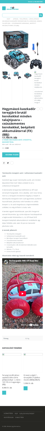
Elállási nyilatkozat (27, 413)
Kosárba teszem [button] (4, 393)
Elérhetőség (8, 413)
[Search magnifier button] (41, 15)
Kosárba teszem (11, 155)
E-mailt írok (19, 417)
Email (12, 163)
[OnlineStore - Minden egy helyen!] (13, 8)
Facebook (4, 163)
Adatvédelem (8, 417)
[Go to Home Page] (3, 19)
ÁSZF (16, 413)
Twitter (8, 163)
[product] (11, 362)
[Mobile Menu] (4, 8)
